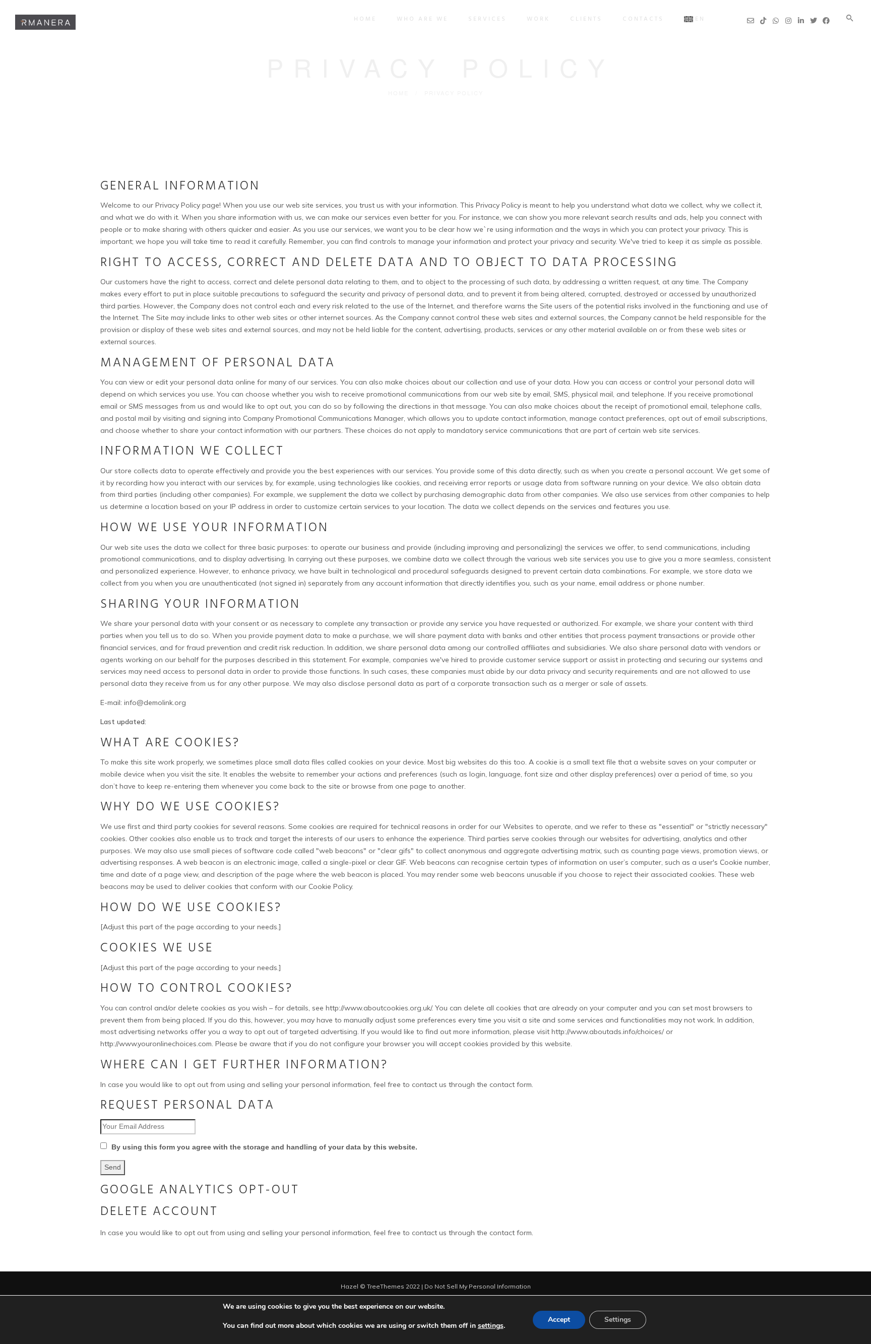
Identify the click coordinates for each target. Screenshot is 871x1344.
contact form (510, 1232)
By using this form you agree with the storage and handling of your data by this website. (263, 1147)
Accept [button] (559, 1319)
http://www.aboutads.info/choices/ (607, 1031)
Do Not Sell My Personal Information (477, 1286)
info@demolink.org (155, 702)
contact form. (511, 1084)
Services (487, 19)
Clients (586, 19)
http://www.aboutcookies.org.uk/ (378, 1007)
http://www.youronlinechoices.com (156, 1043)
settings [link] (491, 1325)
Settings (617, 1319)
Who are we (422, 19)
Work (538, 19)
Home (365, 19)
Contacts (643, 19)
